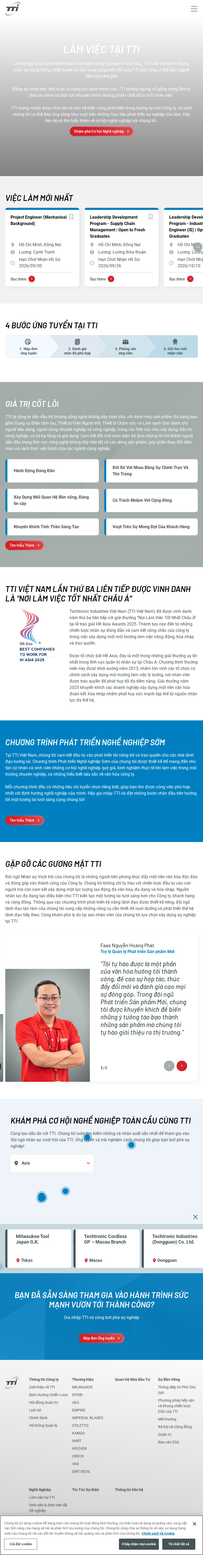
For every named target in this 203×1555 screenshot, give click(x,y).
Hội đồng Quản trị (43, 1402)
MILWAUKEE (82, 1387)
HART (76, 1441)
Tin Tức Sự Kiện (85, 1490)
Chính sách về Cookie (158, 1533)
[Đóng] (194, 1524)
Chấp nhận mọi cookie (139, 1544)
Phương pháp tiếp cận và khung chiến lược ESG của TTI (176, 1406)
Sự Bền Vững (169, 1379)
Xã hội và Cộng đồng (175, 1427)
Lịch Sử (35, 1410)
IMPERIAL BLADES (87, 1418)
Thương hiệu (83, 1379)
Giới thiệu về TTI (42, 1387)
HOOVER (79, 1448)
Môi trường (167, 1419)
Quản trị (164, 1434)
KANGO (78, 1433)
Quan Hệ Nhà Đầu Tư (132, 1379)
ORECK (78, 1456)
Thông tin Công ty (44, 1379)
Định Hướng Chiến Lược (48, 1395)
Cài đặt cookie (21, 1544)
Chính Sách (38, 1418)
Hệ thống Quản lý (43, 1425)
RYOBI (77, 1395)
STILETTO (80, 1425)
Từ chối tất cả (179, 1544)
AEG (75, 1402)
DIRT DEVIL (81, 1471)
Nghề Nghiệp (40, 1490)
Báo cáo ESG (168, 1442)
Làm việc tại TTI (42, 1497)
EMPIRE (78, 1410)
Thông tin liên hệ (129, 1490)
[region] (101, 1186)
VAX (75, 1464)
